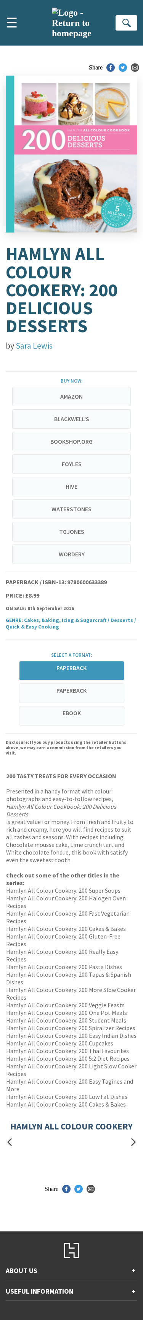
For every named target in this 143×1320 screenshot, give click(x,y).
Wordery (72, 554)
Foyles (72, 464)
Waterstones (71, 509)
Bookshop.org (71, 441)
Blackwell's (71, 419)
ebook (72, 713)
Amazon (71, 396)
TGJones (71, 531)
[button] (9, 1142)
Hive (71, 486)
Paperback (71, 690)
